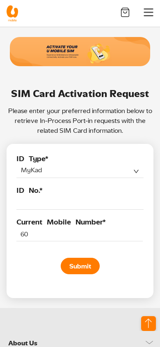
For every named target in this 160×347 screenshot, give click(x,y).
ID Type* (32, 158)
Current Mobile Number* (61, 222)
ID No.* (29, 190)
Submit (80, 266)
